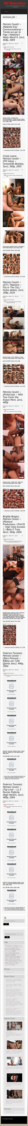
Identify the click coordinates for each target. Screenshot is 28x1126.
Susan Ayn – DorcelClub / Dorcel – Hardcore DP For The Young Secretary (14, 1084)
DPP (12, 301)
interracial (9, 956)
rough (19, 960)
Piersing (11, 542)
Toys (7, 176)
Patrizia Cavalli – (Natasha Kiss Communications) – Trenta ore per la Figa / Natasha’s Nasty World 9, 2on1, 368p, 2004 (14, 32)
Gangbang (11, 675)
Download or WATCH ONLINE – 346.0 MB (14, 510)
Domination (8, 952)
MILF (16, 806)
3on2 (7, 175)
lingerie (13, 806)
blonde (10, 48)
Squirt (7, 962)
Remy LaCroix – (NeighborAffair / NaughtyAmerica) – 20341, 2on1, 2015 (14, 1068)
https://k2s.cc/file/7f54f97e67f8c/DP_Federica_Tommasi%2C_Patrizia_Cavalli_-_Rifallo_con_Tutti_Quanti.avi (14, 777)
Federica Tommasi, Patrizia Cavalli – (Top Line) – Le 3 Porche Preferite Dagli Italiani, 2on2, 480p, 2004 (13, 791)
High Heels (14, 48)
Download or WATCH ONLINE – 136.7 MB (14, 150)
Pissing (8, 960)
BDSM (10, 541)
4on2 (7, 541)
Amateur (20, 947)
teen (12, 963)
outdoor (11, 959)
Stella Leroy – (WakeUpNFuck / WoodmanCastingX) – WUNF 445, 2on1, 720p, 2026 (14, 980)
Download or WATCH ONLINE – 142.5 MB (14, 386)
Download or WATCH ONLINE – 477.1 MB (14, 647)
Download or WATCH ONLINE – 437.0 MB (14, 276)
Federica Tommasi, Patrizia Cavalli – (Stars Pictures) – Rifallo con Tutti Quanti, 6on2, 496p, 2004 (13, 660)
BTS (6, 951)
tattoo (8, 963)
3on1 (16, 945)
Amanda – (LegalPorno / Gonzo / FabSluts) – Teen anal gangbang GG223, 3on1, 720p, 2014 (14, 1052)
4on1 (9, 947)
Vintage (12, 965)
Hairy (20, 953)
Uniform (7, 965)
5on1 (16, 947)
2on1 (7, 48)
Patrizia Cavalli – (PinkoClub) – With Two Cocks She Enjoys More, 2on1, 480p (13, 397)
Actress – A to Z (10, 972)
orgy (21, 175)
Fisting (15, 301)
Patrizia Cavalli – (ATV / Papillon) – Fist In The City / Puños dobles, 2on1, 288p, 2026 (13, 288)
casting (9, 951)
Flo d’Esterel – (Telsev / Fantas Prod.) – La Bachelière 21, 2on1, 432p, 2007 (14, 985)
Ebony (17, 952)
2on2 (7, 806)
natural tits (19, 48)
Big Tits (15, 948)
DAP (14, 951)
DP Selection (14, 3)
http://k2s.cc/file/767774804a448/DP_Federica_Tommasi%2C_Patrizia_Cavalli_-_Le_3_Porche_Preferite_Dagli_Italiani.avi (14, 908)
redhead (14, 960)
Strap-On (20, 962)
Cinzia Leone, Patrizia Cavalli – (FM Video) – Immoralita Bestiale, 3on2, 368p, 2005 (13, 161)
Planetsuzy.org (9, 1111)
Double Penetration (10, 47)
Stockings (8, 49)
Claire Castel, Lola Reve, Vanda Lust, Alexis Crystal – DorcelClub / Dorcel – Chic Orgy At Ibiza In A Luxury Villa (14, 1101)
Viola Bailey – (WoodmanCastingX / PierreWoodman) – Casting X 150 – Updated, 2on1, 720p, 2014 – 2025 (14, 1034)
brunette (13, 175)
